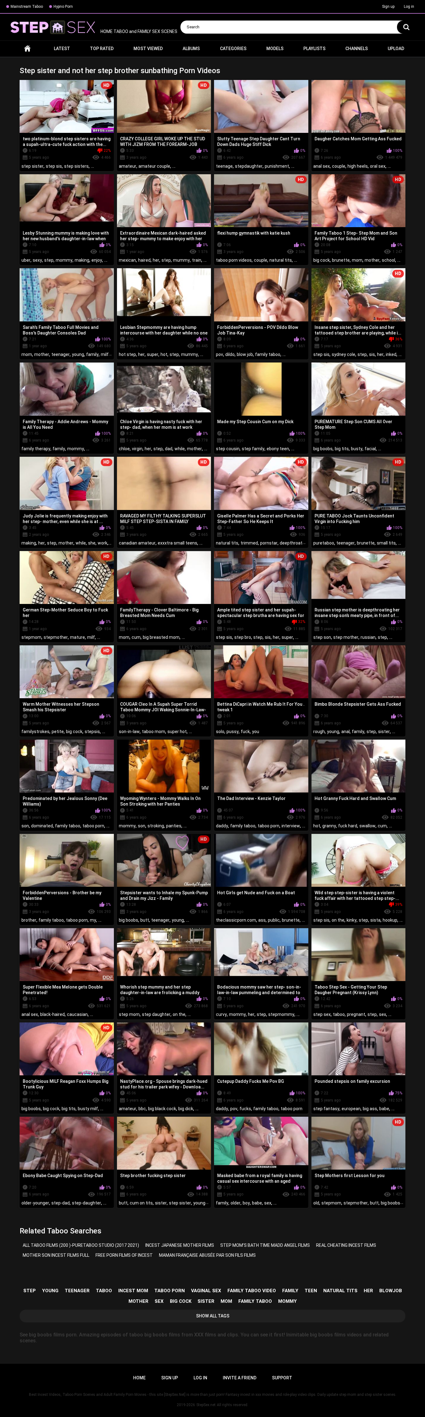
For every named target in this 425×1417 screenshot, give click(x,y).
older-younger (35, 1202)
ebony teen (278, 448)
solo (220, 731)
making (82, 260)
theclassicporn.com (236, 920)
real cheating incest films (346, 1245)
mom (357, 260)
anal (345, 731)
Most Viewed (148, 48)
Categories (233, 48)
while (180, 448)
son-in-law (129, 731)
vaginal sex (206, 1290)
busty (356, 448)
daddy (222, 825)
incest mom (133, 1290)
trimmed (249, 542)
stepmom (31, 637)
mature (77, 637)
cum (136, 637)
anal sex (321, 166)
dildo (230, 354)
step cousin (228, 448)
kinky (352, 920)
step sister (32, 166)
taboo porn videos (234, 260)
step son (322, 637)
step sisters (76, 166)
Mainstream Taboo (27, 6)
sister (384, 731)
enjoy (96, 260)
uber (25, 260)
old (316, 1202)
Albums (191, 48)
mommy (64, 260)
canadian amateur (137, 542)
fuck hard (347, 825)
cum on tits (141, 1202)
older (236, 1202)
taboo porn (93, 825)
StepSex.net (206, 1405)
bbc (142, 1108)
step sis (54, 166)
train (196, 260)
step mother (345, 637)
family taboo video (251, 1290)
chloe (124, 448)
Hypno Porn (63, 6)
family (92, 354)
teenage (224, 166)
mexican (127, 260)
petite (58, 731)
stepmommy (281, 1014)
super (152, 354)
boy (246, 1202)
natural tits (280, 260)
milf (105, 354)
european (351, 1108)
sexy (37, 260)
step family (253, 448)
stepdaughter (249, 166)
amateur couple (154, 166)
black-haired (52, 1014)
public (274, 920)
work (102, 542)
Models (274, 48)
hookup (390, 920)
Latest (62, 48)
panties (173, 825)
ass (262, 920)
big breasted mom (161, 637)
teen (311, 1290)
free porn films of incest (124, 1255)
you (255, 731)
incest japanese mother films (179, 1245)
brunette (341, 260)
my (93, 920)
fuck (245, 731)
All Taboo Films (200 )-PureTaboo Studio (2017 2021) (81, 1245)
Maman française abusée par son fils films (207, 1255)
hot (164, 354)
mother (372, 260)
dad (168, 448)
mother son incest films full (56, 1255)
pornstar (269, 542)
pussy (233, 731)
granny (329, 825)
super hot (177, 731)
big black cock (162, 1108)
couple (338, 166)
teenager (60, 354)
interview (291, 825)
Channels (356, 48)
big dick (185, 1108)
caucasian (77, 1014)
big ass (370, 1108)
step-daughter (86, 1202)
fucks (245, 1108)
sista (375, 920)
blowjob (390, 1290)
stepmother (56, 637)
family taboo (267, 354)
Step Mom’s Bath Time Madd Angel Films (265, 1245)
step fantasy (326, 1108)
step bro (242, 637)
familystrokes (35, 731)
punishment (277, 166)
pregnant (356, 1014)
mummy (181, 260)
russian (368, 637)
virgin (137, 448)
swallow (367, 825)
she (92, 542)
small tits (386, 542)
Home (27, 49)
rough (319, 731)
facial (370, 448)
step (49, 260)
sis (372, 354)
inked (391, 354)
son (25, 825)
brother (28, 920)
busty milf (88, 1108)
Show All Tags (212, 1315)
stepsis (92, 731)
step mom (129, 1014)
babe (384, 1108)
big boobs (323, 448)
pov (219, 354)
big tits (342, 448)
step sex (322, 1014)
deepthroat (291, 542)
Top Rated (102, 48)
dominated (42, 825)
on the (338, 920)
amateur (127, 166)
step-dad (60, 1202)
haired (144, 260)
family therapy (35, 448)
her (156, 260)
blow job (245, 354)
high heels (358, 166)
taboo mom (153, 731)
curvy (221, 1014)
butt (144, 920)
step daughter (156, 1014)
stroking (155, 825)
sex (382, 1014)
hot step (127, 354)
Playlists (314, 48)
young (78, 354)
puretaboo (323, 542)
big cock (321, 260)
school (388, 260)
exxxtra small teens (177, 542)
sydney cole (343, 354)
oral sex (377, 166)
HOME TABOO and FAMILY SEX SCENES (138, 31)
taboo (339, 1014)
